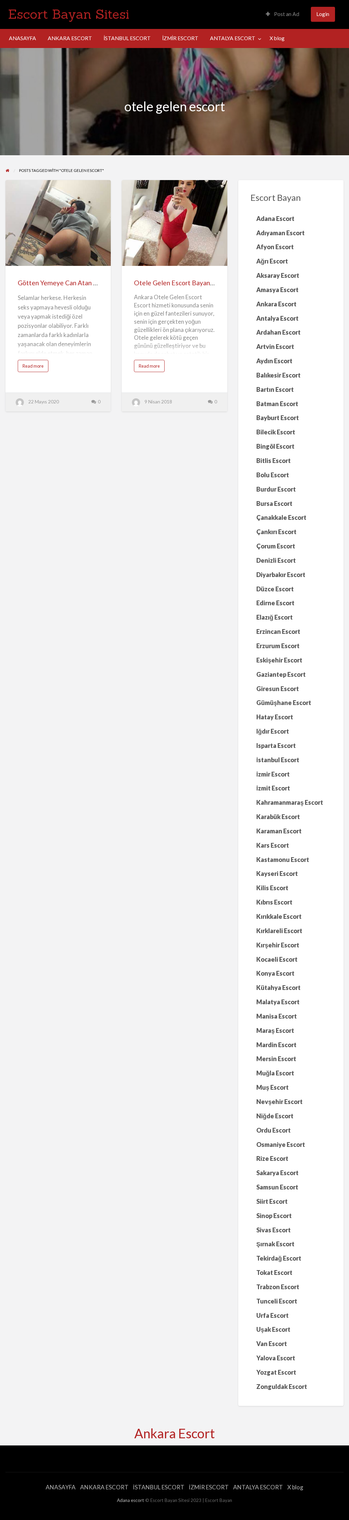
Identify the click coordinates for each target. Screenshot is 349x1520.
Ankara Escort (174, 1433)
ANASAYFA (22, 38)
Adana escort (130, 1500)
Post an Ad (286, 14)
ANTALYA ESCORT (232, 38)
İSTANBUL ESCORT (127, 38)
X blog (277, 38)
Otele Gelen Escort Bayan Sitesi (181, 283)
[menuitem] (282, 14)
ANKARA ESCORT (70, 38)
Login (322, 14)
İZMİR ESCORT (180, 38)
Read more (34, 367)
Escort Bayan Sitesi (68, 14)
